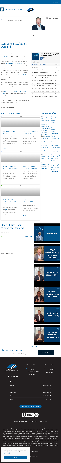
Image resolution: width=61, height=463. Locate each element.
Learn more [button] (7, 453)
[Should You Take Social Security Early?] (47, 274)
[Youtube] (14, 376)
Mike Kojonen (6, 56)
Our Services (11, 9)
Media (19, 9)
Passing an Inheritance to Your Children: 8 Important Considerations (45, 128)
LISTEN (4, 148)
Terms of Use (43, 421)
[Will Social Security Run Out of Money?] (47, 335)
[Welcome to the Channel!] (47, 233)
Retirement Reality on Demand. (14, 63)
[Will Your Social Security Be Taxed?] (47, 294)
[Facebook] (8, 376)
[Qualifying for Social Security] (47, 315)
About (3, 9)
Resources (42, 8)
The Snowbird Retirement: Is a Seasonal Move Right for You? (10, 202)
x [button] (28, 448)
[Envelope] (17, 376)
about (6, 209)
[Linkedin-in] (11, 376)
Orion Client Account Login (20, 421)
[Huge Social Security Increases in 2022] (47, 254)
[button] (2, 9)
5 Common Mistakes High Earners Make (45, 164)
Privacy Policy (33, 421)
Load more (34, 346)
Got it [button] (15, 458)
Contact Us (55, 8)
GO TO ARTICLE (44, 134)
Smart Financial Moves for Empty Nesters (55, 147)
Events (49, 8)
